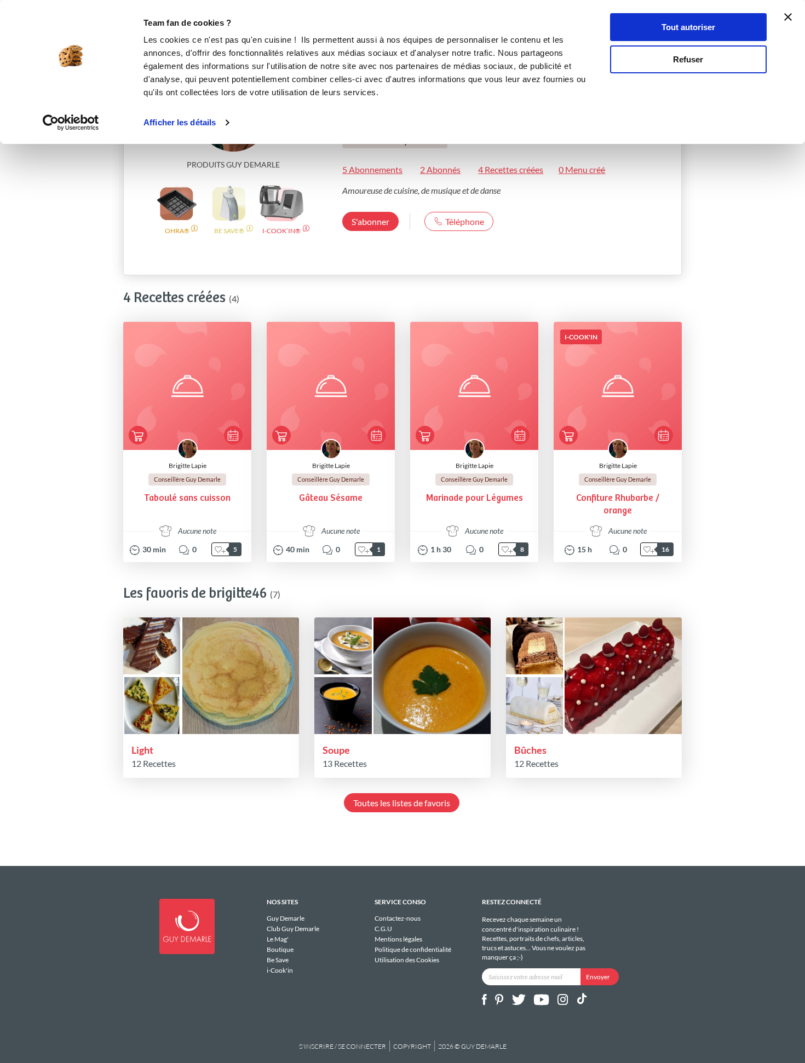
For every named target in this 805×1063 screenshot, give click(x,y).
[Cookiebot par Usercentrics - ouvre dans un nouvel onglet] (71, 122)
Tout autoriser (688, 27)
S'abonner (370, 221)
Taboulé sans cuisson (187, 498)
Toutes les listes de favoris (401, 803)
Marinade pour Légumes (474, 498)
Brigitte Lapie (187, 465)
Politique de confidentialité (413, 949)
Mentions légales (398, 939)
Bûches (530, 750)
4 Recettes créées (510, 169)
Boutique (280, 949)
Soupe (336, 750)
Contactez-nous (398, 918)
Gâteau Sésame (331, 498)
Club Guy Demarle (293, 929)
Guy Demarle (285, 918)
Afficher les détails (179, 122)
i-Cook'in (280, 970)
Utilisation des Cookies (407, 959)
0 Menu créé (582, 169)
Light (142, 750)
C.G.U (383, 929)
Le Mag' (278, 939)
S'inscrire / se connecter (342, 1046)
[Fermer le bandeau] (788, 17)
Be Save (278, 960)
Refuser (688, 59)
